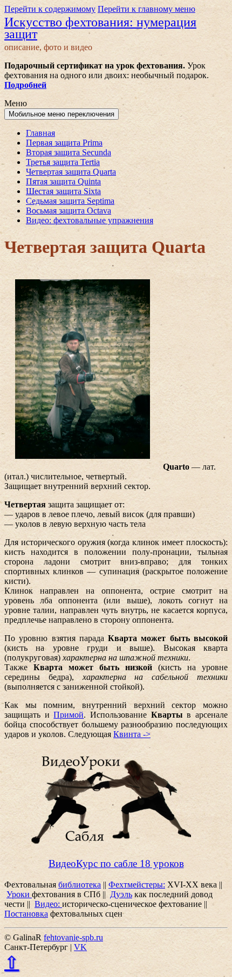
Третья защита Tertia (63, 162)
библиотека (79, 884)
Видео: (48, 904)
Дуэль (121, 894)
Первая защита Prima (64, 142)
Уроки (19, 894)
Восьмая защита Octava (68, 210)
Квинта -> (132, 734)
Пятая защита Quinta (63, 181)
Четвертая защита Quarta (71, 171)
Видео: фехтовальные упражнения (89, 220)
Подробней (25, 85)
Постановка (26, 913)
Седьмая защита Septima (70, 200)
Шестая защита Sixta (63, 191)
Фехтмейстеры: (136, 884)
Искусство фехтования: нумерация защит (100, 28)
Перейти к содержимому (49, 8)
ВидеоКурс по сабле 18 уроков (116, 863)
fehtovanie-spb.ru (73, 937)
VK (80, 947)
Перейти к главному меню (146, 8)
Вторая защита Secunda (68, 152)
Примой (68, 714)
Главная (40, 132)
